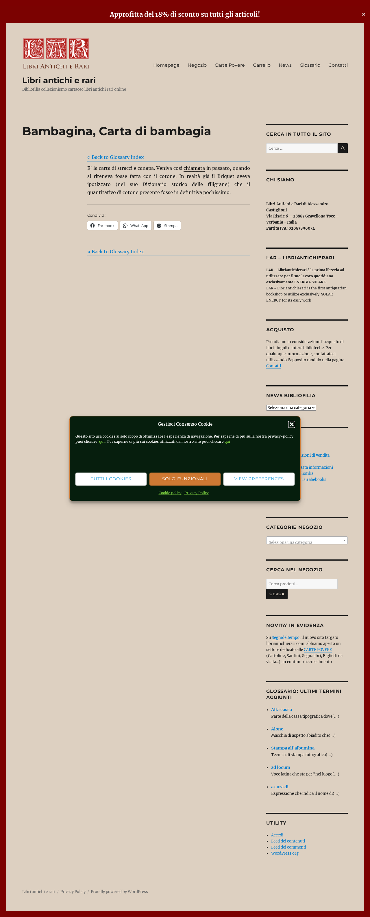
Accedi (277, 835)
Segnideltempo (285, 637)
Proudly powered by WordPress (119, 891)
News (285, 65)
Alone (277, 729)
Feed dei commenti (288, 847)
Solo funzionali (185, 479)
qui (101, 441)
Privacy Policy (196, 493)
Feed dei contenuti (288, 841)
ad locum (280, 767)
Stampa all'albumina (292, 748)
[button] (292, 424)
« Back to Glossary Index (115, 157)
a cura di (279, 786)
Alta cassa (281, 709)
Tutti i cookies (111, 479)
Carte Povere (230, 65)
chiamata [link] (194, 168)
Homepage (166, 65)
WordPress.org (285, 853)
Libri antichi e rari (59, 80)
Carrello (262, 65)
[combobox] (306, 540)
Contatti (338, 65)
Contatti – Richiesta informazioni (302, 467)
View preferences (259, 479)
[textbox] (307, 542)
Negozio (197, 65)
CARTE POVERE (318, 649)
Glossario (310, 65)
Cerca (276, 594)
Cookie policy (170, 493)
